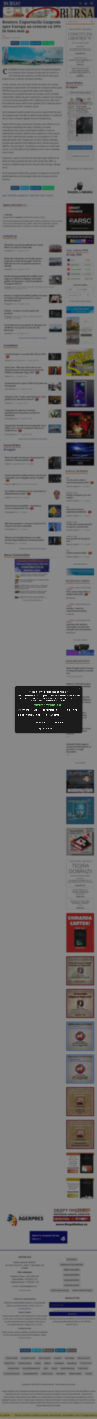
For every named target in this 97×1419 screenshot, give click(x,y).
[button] (48, 705)
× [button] (80, 689)
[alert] (48, 709)
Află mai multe (63, 701)
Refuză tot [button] (60, 722)
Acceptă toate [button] (38, 722)
